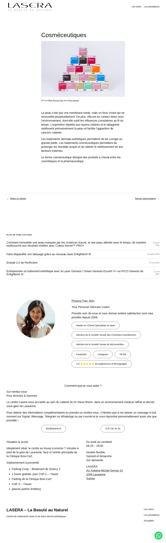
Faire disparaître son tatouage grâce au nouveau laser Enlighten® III (48, 254)
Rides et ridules (18, 198)
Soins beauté (73, 100)
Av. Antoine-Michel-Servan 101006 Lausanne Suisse (104, 474)
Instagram (103, 354)
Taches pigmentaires (145, 198)
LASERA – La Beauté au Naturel (37, 510)
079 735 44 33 (112, 428)
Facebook (81, 354)
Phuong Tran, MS (82, 301)
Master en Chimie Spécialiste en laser (95, 325)
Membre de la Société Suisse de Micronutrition (100, 344)
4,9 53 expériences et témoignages (101, 364)
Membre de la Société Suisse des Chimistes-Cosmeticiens (106, 335)
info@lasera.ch (53, 428)
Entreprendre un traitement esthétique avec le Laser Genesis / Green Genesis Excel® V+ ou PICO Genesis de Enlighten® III (74, 273)
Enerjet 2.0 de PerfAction (22, 262)
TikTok (122, 354)
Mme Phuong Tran (55, 100)
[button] (158, 535)
